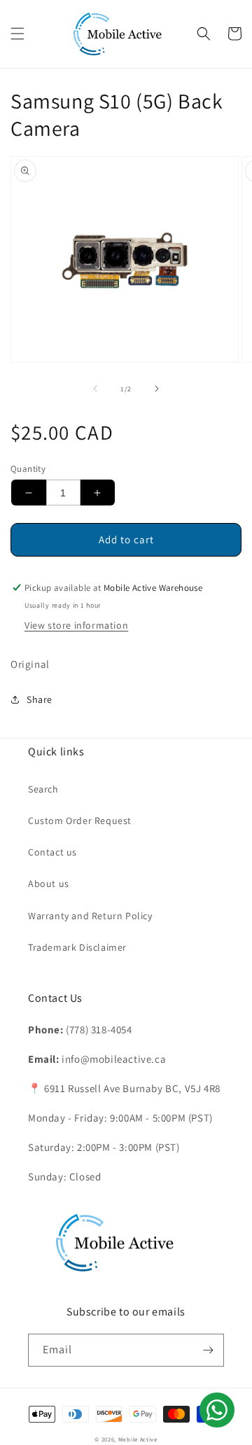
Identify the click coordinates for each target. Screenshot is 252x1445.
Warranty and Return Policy (90, 915)
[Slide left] (95, 388)
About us (48, 883)
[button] (17, 33)
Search (43, 789)
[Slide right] (156, 388)
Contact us (52, 852)
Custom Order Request (80, 820)
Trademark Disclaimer (77, 947)
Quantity (28, 469)
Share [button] (39, 699)
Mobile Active (138, 1439)
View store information (76, 625)
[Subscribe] (207, 1350)
